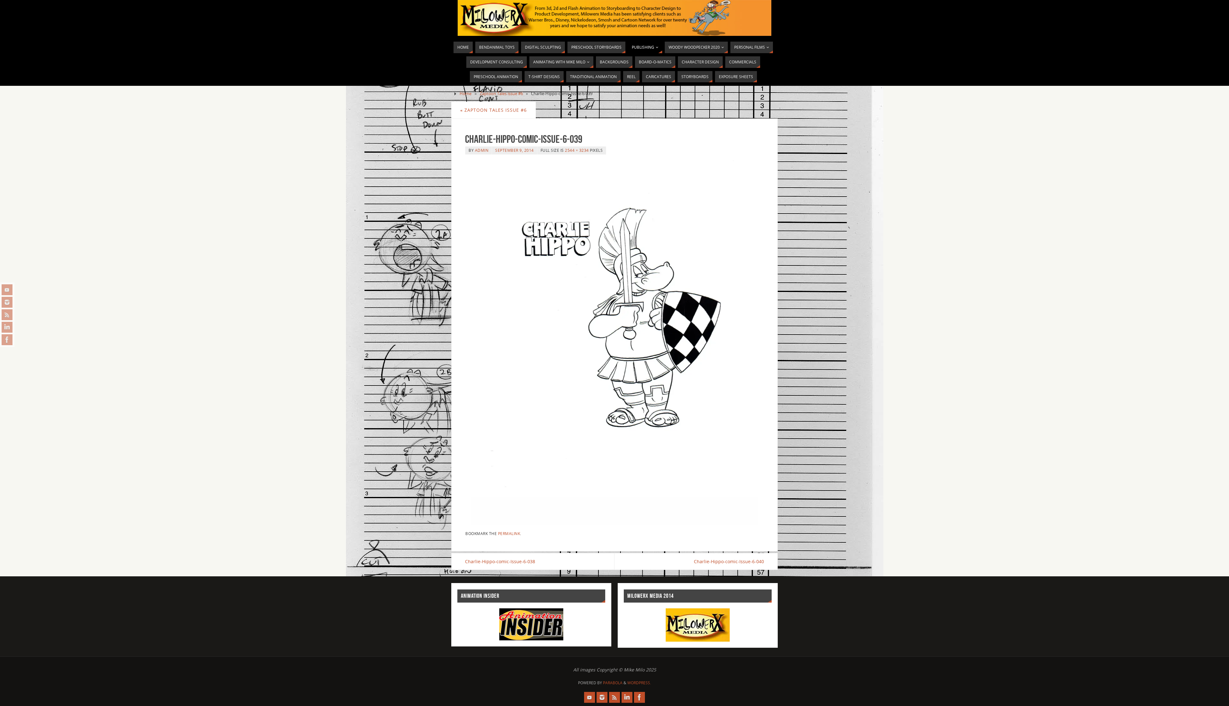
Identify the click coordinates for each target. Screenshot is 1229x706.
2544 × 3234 (577, 150)
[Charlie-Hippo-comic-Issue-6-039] (614, 342)
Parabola (613, 683)
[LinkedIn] (7, 327)
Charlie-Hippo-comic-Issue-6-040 (729, 561)
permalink (509, 533)
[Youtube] (7, 289)
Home (465, 93)
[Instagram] (7, 302)
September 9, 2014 (514, 150)
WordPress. (639, 683)
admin (482, 150)
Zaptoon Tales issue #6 (501, 93)
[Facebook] (7, 339)
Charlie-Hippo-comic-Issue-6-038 (500, 561)
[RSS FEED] (7, 314)
